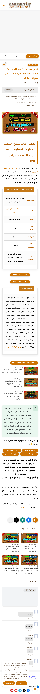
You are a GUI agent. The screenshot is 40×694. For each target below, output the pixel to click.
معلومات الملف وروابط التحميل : (23, 102)
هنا (22, 508)
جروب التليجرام (10, 454)
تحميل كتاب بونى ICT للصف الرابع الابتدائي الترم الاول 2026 (12, 371)
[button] (28, 520)
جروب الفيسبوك (29, 454)
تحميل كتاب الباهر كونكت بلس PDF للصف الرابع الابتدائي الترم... (14, 384)
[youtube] (15, 690)
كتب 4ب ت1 (32, 65)
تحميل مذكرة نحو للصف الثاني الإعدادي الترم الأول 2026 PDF (12, 56)
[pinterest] (11, 690)
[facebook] (28, 690)
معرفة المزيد (9, 683)
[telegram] (20, 690)
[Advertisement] (20, 32)
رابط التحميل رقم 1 (20, 275)
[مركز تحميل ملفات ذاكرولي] (20, 4)
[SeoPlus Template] (38, 686)
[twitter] (24, 690)
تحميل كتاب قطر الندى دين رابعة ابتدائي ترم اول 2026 (11, 571)
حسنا (21, 683)
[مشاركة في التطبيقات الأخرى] (10, 520)
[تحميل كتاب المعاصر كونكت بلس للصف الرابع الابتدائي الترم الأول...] (31, 395)
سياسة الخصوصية (32, 676)
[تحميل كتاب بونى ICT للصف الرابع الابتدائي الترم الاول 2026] (31, 371)
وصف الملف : (29, 106)
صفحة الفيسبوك (12, 450)
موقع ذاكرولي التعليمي (15, 347)
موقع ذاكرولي (30, 450)
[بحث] (3, 4)
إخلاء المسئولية (33, 678)
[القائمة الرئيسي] (36, 4)
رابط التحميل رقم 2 (20, 282)
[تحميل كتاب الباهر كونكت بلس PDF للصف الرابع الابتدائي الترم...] (31, 382)
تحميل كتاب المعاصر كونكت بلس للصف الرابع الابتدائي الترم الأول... (13, 396)
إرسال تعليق (30, 590)
